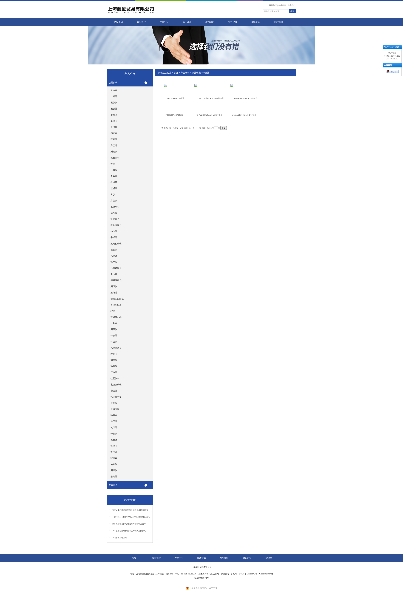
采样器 (114, 237)
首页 (176, 72)
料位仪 (114, 341)
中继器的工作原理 (119, 538)
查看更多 (113, 485)
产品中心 (164, 22)
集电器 (114, 121)
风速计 (114, 256)
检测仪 (114, 249)
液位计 (114, 452)
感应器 (114, 133)
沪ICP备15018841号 (248, 574)
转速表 (114, 458)
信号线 (114, 213)
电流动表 (115, 206)
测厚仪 (114, 329)
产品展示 (185, 72)
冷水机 (114, 127)
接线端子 (115, 219)
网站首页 (273, 5)
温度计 (114, 145)
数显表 (114, 182)
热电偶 (114, 366)
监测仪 (114, 403)
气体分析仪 (116, 397)
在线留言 (282, 5)
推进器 (114, 108)
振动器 (114, 446)
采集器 (114, 476)
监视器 (114, 188)
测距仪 (114, 286)
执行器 (114, 427)
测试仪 (114, 360)
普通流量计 (116, 409)
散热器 (114, 90)
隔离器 (114, 415)
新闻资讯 (209, 22)
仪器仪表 (113, 82)
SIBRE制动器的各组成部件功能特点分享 (129, 524)
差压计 (114, 421)
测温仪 (114, 470)
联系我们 (291, 5)
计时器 (114, 96)
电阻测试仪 (116, 384)
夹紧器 (114, 176)
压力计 (114, 292)
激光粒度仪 (116, 243)
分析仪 (114, 433)
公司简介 (141, 22)
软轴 (113, 311)
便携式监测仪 (117, 298)
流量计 (114, 439)
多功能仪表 (116, 305)
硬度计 (114, 139)
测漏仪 (114, 151)
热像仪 (114, 464)
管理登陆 (225, 574)
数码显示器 (116, 317)
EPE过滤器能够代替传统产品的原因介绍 (129, 531)
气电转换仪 (116, 268)
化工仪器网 (214, 574)
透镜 (113, 164)
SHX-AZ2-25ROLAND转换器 (244, 115)
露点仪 (114, 200)
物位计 (114, 231)
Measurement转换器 (174, 115)
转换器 (114, 335)
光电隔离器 (116, 347)
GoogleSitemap (266, 574)
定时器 (114, 115)
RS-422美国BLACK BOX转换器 (209, 115)
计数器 (114, 323)
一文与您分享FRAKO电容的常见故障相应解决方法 (131, 517)
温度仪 (114, 262)
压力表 (114, 372)
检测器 (114, 354)
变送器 (114, 390)
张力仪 (114, 170)
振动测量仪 (116, 225)
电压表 (114, 274)
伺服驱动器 (116, 280)
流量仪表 (115, 157)
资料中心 (232, 22)
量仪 (113, 194)
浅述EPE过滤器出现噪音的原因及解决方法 (130, 510)
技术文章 (187, 22)
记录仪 (114, 102)
